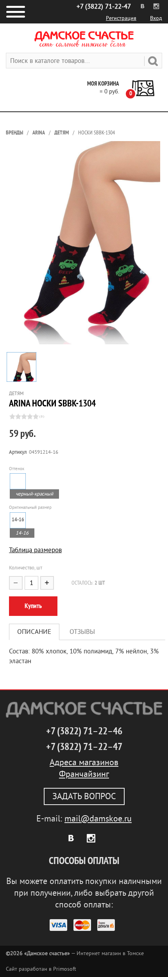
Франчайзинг (84, 774)
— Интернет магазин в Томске (75, 953)
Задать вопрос (84, 796)
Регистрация (121, 18)
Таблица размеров (35, 550)
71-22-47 (104, 6)
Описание (34, 631)
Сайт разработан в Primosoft (41, 969)
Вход (156, 18)
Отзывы (82, 631)
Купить (33, 606)
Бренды (14, 133)
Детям (61, 133)
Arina (38, 133)
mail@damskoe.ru (98, 818)
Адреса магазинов (84, 762)
